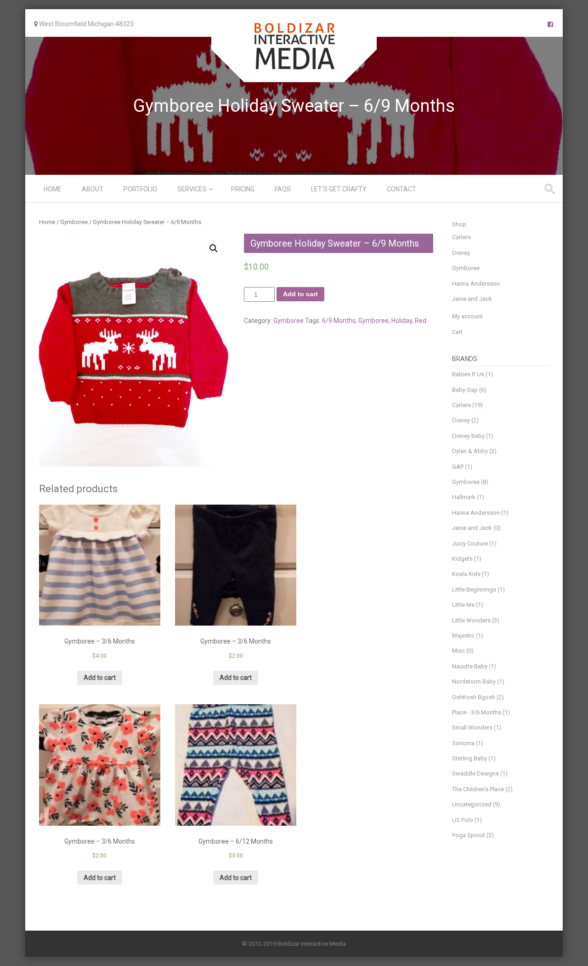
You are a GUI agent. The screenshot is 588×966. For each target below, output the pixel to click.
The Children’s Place (478, 789)
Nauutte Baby (469, 666)
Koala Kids (466, 573)
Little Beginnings (474, 589)
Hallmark (463, 497)
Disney (461, 252)
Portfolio (140, 189)
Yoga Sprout (468, 835)
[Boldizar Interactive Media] (294, 76)
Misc (458, 650)
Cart (457, 331)
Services (192, 189)
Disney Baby (468, 435)
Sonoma (463, 743)
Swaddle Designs (475, 773)
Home (53, 189)
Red (420, 320)
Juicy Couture (470, 543)
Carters (461, 237)
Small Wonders (472, 727)
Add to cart (300, 294)
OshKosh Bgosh (473, 697)
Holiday (401, 320)
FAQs (283, 189)
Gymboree (74, 221)
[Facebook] (550, 24)
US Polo (462, 819)
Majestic (463, 635)
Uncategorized (472, 804)
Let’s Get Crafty (339, 189)
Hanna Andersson (476, 283)
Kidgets (462, 558)
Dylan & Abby (470, 451)
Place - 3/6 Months (476, 712)
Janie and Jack (472, 298)
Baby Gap (465, 389)
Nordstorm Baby (474, 681)
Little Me (463, 604)
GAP (458, 466)
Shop (459, 224)
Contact (401, 189)
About (92, 189)
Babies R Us (468, 374)
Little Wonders (471, 620)
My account (467, 316)
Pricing (242, 189)
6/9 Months (339, 320)
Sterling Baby (469, 758)
